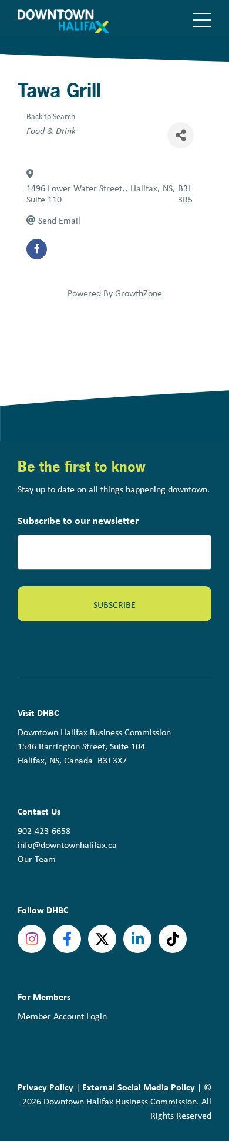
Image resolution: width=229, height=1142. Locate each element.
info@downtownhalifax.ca (67, 845)
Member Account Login (62, 1016)
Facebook (67, 939)
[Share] (180, 135)
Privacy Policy (45, 1086)
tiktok (173, 939)
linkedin (137, 939)
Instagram (32, 939)
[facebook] (36, 249)
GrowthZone (138, 293)
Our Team (37, 859)
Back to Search (50, 115)
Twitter (102, 939)
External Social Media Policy (138, 1086)
